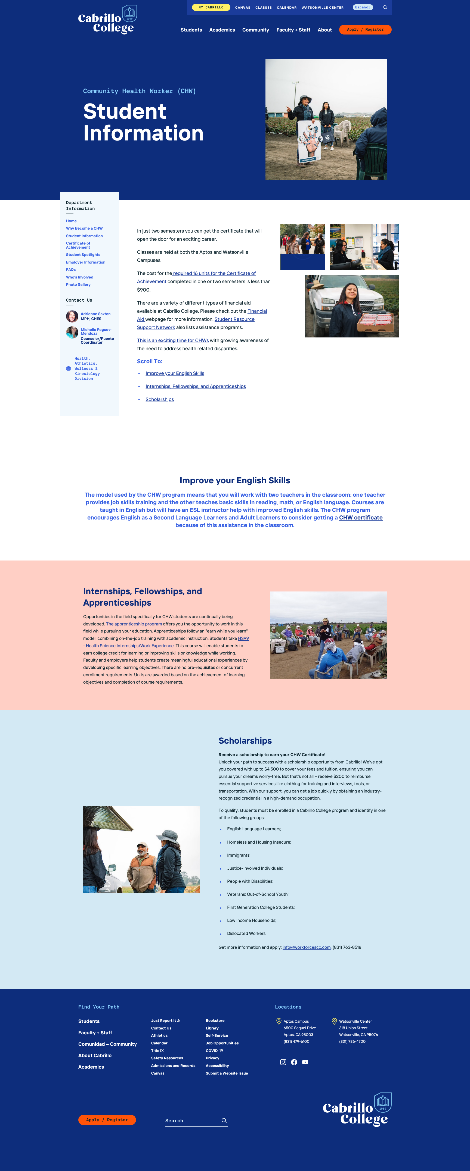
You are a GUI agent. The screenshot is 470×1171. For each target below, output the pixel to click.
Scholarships (160, 399)
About (325, 29)
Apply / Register (365, 29)
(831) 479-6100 (297, 1041)
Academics (222, 29)
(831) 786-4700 (352, 1041)
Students (191, 29)
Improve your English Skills (175, 373)
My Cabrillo (211, 7)
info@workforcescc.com (307, 947)
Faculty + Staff (294, 29)
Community (255, 29)
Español (363, 7)
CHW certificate (361, 517)
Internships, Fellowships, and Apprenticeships (196, 386)
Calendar (287, 7)
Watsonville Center (323, 7)
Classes (263, 7)
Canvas (243, 7)
